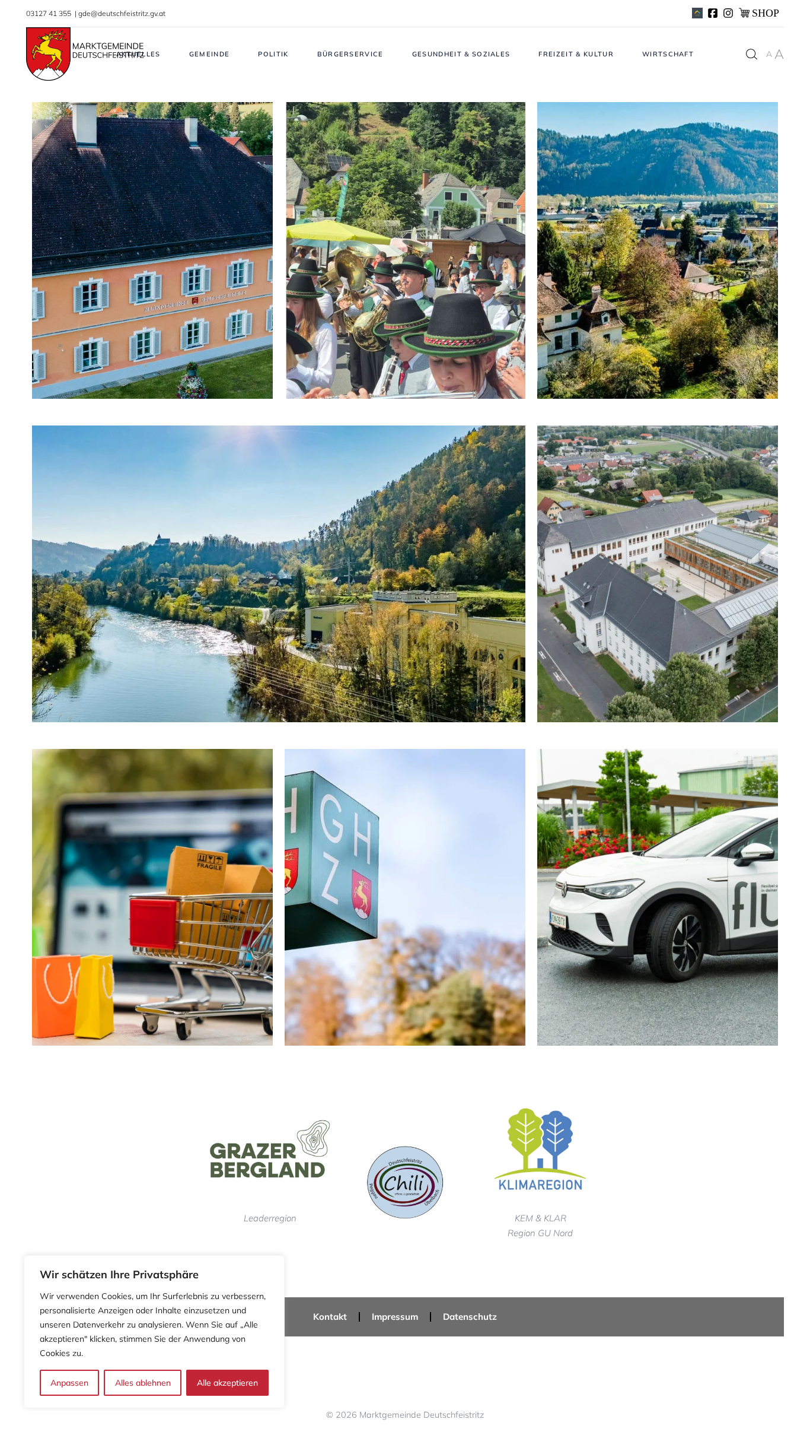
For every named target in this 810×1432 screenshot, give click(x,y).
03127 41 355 (49, 13)
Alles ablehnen (143, 1382)
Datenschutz (470, 1316)
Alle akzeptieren (227, 1382)
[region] (154, 1331)
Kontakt (330, 1316)
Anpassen (69, 1382)
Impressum (395, 1316)
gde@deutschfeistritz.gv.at (121, 13)
